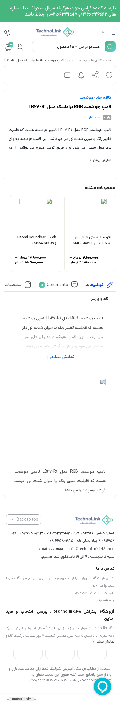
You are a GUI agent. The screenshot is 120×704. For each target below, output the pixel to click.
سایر (70, 61)
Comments (54, 285)
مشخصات (13, 285)
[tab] (99, 286)
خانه (109, 61)
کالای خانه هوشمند (89, 61)
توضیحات (94, 285)
